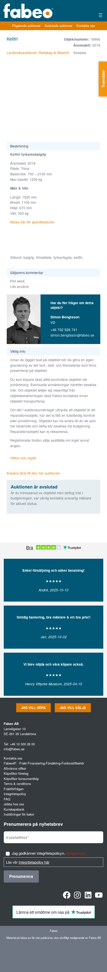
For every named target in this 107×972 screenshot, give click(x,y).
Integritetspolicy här (34, 862)
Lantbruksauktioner (22, 52)
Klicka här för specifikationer (32, 221)
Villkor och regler (23, 457)
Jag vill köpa (33, 707)
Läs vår (28, 862)
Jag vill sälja (73, 707)
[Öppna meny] (101, 15)
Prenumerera (21, 876)
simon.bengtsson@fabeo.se (72, 335)
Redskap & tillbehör (54, 52)
